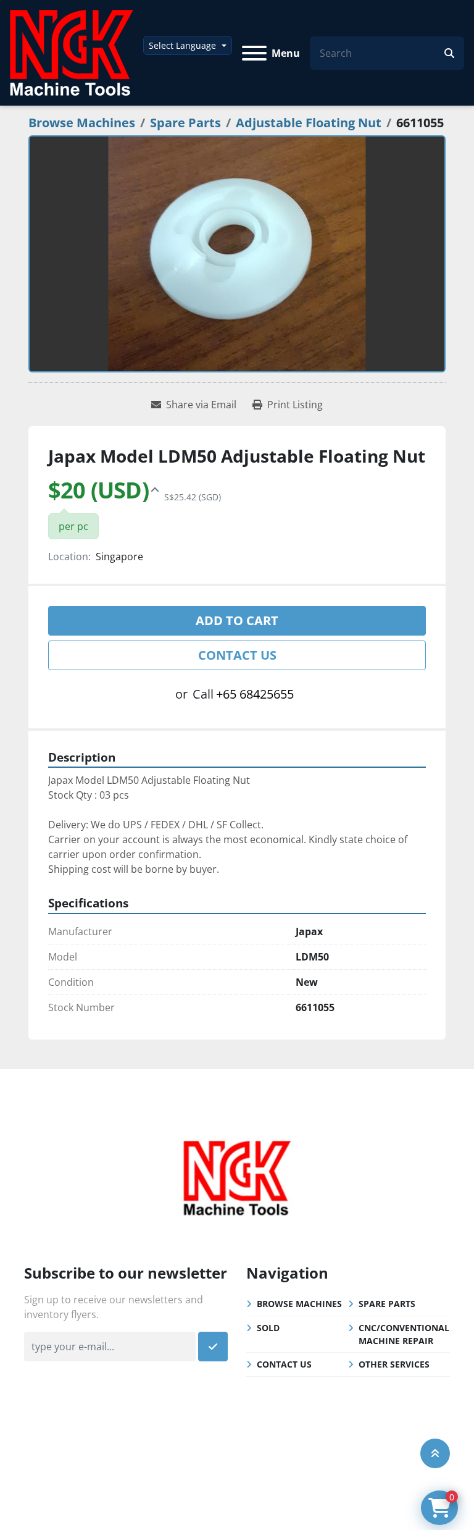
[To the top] (435, 1453)
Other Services (394, 1364)
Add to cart (237, 620)
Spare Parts (387, 1303)
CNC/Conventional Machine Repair (404, 1334)
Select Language (182, 45)
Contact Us (237, 655)
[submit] (449, 53)
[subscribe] (213, 1346)
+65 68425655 (255, 694)
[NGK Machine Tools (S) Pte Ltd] (237, 1176)
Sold (268, 1328)
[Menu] (254, 53)
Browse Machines (299, 1303)
